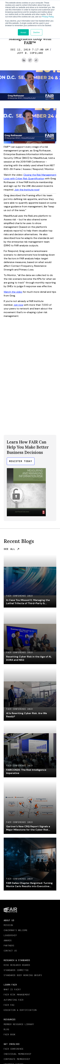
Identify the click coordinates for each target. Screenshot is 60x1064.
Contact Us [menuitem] (10, 950)
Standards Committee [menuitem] (16, 970)
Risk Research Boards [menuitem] (17, 965)
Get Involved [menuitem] (12, 1044)
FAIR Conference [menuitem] (13, 1048)
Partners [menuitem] (9, 945)
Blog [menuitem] (6, 1029)
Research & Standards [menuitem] (17, 960)
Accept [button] (23, 32)
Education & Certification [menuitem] (20, 1010)
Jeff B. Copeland (30, 53)
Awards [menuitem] (8, 940)
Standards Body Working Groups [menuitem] (23, 975)
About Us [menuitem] (9, 920)
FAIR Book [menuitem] (10, 1034)
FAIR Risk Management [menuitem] (17, 994)
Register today (20, 461)
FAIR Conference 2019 (19, 596)
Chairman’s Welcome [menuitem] (15, 930)
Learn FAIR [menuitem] (10, 984)
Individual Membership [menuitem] (17, 1054)
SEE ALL (9, 549)
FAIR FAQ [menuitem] (9, 1005)
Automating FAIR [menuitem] (13, 999)
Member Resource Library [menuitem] (19, 1024)
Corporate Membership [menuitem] (17, 1059)
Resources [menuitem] (10, 1019)
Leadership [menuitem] (10, 935)
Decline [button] (36, 32)
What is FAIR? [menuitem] (12, 989)
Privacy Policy (48, 16)
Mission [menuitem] (8, 925)
